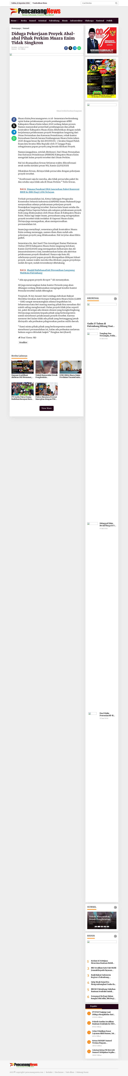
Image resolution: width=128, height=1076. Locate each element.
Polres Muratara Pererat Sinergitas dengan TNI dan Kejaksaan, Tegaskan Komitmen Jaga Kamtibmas (47, 398)
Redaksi (49, 1072)
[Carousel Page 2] (99, 926)
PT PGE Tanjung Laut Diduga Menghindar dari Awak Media (102, 1013)
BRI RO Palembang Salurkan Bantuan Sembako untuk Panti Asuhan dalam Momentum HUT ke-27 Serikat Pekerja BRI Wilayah (103, 990)
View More (47, 408)
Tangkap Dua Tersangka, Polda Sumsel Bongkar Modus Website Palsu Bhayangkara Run (108, 334)
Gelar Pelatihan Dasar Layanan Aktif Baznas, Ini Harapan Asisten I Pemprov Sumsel (104, 1032)
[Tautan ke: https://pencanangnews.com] (115, 298)
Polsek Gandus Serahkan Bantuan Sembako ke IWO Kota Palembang (103, 1023)
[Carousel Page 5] (108, 926)
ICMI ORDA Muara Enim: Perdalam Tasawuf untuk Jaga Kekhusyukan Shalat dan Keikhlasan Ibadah (70, 376)
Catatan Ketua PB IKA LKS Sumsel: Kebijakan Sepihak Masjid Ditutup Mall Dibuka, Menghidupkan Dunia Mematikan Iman (104, 1051)
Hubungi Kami (82, 1072)
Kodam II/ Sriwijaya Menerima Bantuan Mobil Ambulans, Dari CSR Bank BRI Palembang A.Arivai (103, 962)
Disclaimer (59, 1072)
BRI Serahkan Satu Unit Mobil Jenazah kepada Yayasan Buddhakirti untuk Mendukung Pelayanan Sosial (103, 969)
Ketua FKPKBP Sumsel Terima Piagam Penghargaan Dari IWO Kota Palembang (102, 1042)
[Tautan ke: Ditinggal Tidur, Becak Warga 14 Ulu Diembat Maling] (92, 616)
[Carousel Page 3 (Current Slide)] (102, 926)
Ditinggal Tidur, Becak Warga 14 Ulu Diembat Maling (108, 524)
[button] (116, 3)
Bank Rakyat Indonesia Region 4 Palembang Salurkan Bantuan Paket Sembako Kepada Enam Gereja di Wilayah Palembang (103, 976)
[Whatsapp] (79, 48)
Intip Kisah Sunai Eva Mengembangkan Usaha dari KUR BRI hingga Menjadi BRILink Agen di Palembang (103, 983)
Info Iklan (70, 1072)
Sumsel (14, 49)
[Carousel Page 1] (96, 926)
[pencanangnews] (35, 12)
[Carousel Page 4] (105, 926)
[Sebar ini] (66, 48)
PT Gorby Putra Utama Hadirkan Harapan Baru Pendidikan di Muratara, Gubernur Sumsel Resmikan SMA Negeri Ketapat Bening (22, 398)
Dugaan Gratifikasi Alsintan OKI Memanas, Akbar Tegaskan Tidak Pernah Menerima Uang (22, 376)
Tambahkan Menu (39, 3)
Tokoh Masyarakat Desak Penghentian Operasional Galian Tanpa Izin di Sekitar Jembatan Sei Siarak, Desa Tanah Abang (46, 376)
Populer (93, 1006)
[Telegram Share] (75, 48)
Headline (23, 342)
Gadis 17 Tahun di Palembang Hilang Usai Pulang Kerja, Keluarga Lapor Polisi (100, 325)
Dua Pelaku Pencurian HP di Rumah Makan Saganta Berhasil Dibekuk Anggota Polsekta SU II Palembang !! (107, 714)
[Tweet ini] (70, 48)
